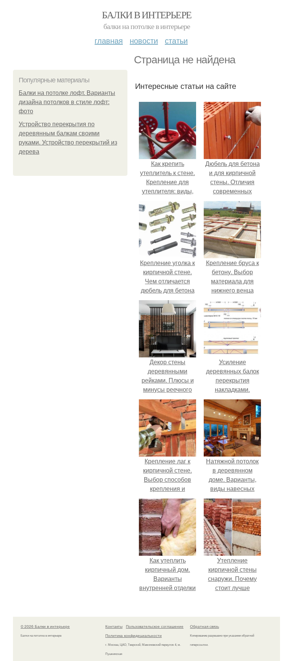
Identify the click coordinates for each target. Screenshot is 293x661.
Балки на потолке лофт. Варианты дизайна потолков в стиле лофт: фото (67, 102)
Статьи (176, 40)
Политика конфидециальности (133, 635)
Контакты (113, 626)
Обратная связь (204, 626)
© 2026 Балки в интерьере (45, 626)
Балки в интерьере (147, 14)
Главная (109, 40)
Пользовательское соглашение (155, 626)
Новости (144, 40)
